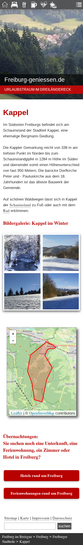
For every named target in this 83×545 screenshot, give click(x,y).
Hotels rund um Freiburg (41, 475)
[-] (22, 253)
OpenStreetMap (41, 413)
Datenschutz (62, 517)
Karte (24, 517)
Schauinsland (20, 204)
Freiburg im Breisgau (17, 536)
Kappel (24, 541)
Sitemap (10, 517)
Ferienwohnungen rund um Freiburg (41, 493)
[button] (13, 333)
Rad (6, 210)
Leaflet (16, 413)
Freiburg (42, 536)
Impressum (40, 517)
